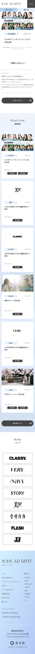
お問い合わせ (9, 9)
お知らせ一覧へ (17, 100)
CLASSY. (27, 577)
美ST (26, 590)
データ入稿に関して (8, 589)
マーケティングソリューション (11, 581)
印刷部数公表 (6, 594)
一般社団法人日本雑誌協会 (10, 613)
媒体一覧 (26, 573)
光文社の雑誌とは (7, 577)
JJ (25, 600)
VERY (26, 581)
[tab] (6, 47)
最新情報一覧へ (17, 423)
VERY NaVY (28, 584)
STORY (27, 587)
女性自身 (27, 594)
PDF (23, 173)
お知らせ (4, 585)
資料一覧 (26, 9)
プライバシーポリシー (8, 609)
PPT (13, 173)
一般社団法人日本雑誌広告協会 (11, 617)
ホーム (4, 573)
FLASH (27, 597)
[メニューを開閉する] (31, 4)
